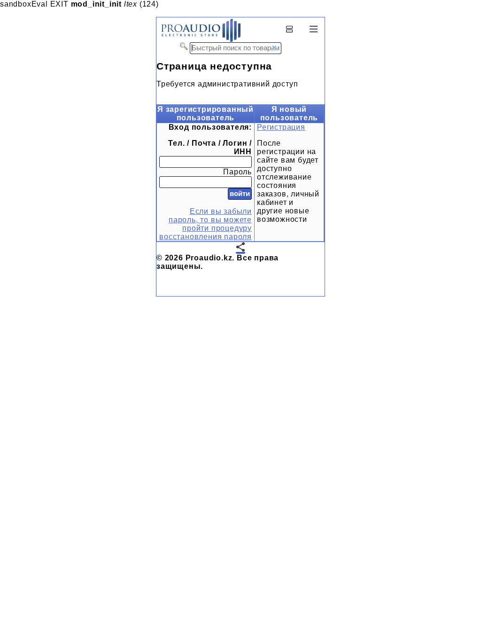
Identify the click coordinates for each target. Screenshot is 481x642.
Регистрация (281, 127)
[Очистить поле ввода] (274, 47)
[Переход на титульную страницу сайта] (198, 40)
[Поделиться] (240, 248)
